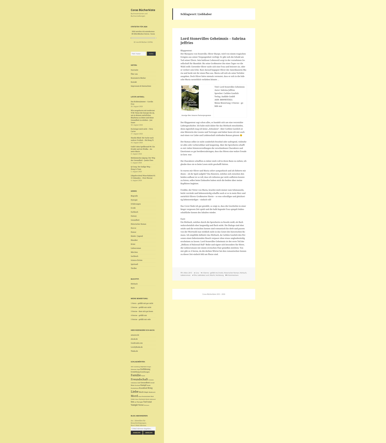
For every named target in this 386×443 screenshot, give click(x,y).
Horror (133, 228)
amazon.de (135, 335)
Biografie (134, 196)
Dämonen (133, 369)
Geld (138, 383)
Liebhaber (201, 275)
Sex (132, 401)
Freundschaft (139, 379)
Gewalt (152, 383)
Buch (133, 288)
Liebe (135, 392)
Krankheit (143, 388)
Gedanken (151, 380)
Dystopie (134, 200)
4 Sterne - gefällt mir (210, 273)
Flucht (143, 375)
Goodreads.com (137, 343)
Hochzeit (137, 385)
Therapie (140, 402)
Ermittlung (135, 372)
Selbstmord (153, 399)
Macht (141, 392)
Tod (145, 401)
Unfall (149, 402)
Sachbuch (134, 256)
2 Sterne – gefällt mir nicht (141, 307)
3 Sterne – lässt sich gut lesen (142, 311)
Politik (132, 399)
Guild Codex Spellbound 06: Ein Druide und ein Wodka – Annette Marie (143, 149)
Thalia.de (134, 351)
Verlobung (220, 275)
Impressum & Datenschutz (141, 86)
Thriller (134, 268)
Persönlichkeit (146, 396)
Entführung (145, 369)
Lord (207, 275)
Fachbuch (134, 212)
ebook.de (134, 339)
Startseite (134, 70)
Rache (147, 399)
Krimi (133, 244)
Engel (138, 369)
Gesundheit (135, 220)
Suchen (151, 54)
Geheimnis (134, 383)
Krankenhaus (135, 388)
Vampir (134, 404)
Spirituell (134, 264)
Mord (134, 396)
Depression (143, 366)
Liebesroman (136, 248)
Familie (136, 375)
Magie (146, 392)
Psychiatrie (142, 399)
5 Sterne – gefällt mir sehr (141, 319)
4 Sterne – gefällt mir (139, 315)
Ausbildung (137, 366)
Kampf (143, 385)
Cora (197, 273)
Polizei (137, 399)
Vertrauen (146, 405)
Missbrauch (152, 392)
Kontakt (134, 82)
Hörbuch (134, 284)
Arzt (132, 367)
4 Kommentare (232, 275)
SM (135, 402)
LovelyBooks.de (137, 347)
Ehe (195, 275)
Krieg (150, 388)
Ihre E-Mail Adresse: (138, 425)
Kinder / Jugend (137, 236)
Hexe (132, 385)
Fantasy (134, 216)
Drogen (149, 366)
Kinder (149, 385)
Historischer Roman (138, 224)
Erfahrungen (136, 204)
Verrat (141, 405)
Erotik (133, 208)
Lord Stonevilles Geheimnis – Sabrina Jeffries (213, 40)
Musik (140, 396)
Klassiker (134, 240)
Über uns (134, 74)
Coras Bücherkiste (143, 10)
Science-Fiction (136, 260)
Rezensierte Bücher (138, 78)
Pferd (152, 396)
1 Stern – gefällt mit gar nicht (142, 303)
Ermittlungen (145, 372)
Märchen (134, 252)
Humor (133, 232)
